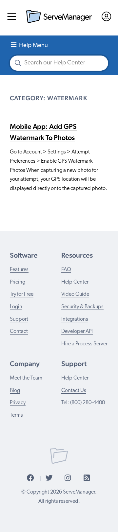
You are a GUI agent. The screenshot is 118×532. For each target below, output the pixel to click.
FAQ (66, 269)
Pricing (17, 282)
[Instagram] (67, 478)
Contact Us (73, 390)
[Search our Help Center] (18, 64)
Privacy (18, 402)
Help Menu (33, 45)
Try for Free (21, 294)
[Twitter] (49, 478)
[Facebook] (30, 478)
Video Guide (75, 294)
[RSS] (86, 478)
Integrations (74, 319)
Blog (15, 390)
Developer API (77, 331)
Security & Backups (82, 307)
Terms (16, 415)
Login (16, 307)
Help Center (74, 282)
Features (19, 269)
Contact (19, 331)
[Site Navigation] (12, 18)
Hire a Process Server (84, 344)
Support (19, 319)
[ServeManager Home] (59, 21)
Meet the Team (26, 378)
